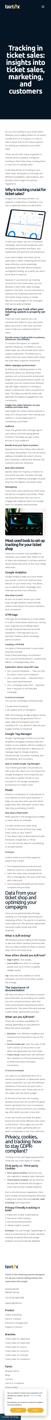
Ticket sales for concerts (17, 1351)
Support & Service (13, 1327)
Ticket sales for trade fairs (17, 1343)
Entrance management (16, 1323)
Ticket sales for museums (17, 1359)
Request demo (12, 1371)
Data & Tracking (13, 1319)
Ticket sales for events (16, 1347)
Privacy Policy (34, 1395)
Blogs (7, 1375)
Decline (35, 1410)
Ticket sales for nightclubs (17, 1339)
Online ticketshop (13, 1315)
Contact (9, 1379)
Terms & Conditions (14, 1383)
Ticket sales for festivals (16, 1355)
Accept (18, 1410)
